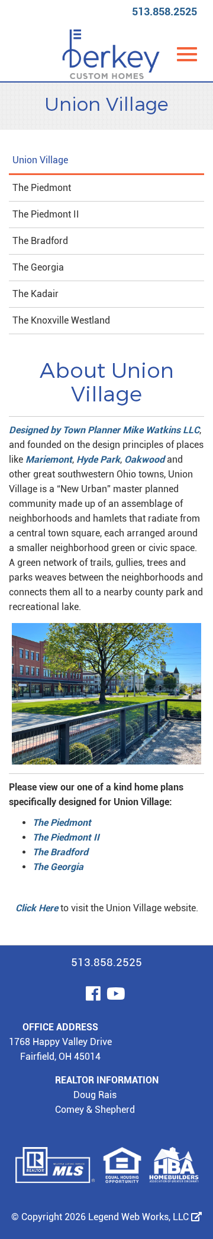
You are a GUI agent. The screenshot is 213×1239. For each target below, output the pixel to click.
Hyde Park (98, 459)
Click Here (36, 908)
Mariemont (48, 459)
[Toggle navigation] (187, 54)
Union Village (40, 160)
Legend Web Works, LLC (139, 1216)
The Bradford (40, 240)
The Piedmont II (45, 214)
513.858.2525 (164, 11)
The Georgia (38, 267)
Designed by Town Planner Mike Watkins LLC (104, 430)
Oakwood (144, 459)
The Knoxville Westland (61, 320)
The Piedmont (41, 187)
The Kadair (35, 293)
